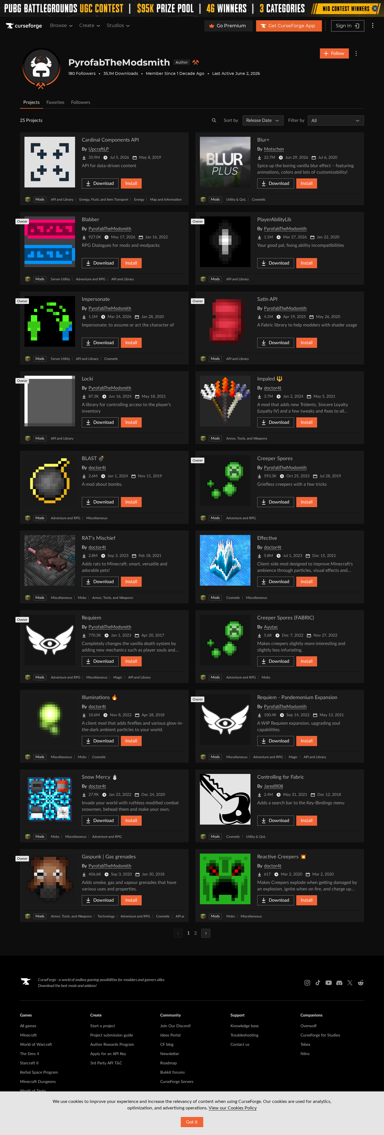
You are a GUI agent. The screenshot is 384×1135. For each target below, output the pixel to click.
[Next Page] (205, 933)
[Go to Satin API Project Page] (279, 328)
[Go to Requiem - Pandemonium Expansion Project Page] (279, 726)
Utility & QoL (236, 199)
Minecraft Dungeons (38, 1082)
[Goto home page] (24, 26)
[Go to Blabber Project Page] (104, 248)
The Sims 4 (29, 1054)
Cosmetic (259, 199)
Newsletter (169, 1054)
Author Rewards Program (112, 1045)
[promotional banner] (192, 8)
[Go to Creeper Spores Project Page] (279, 487)
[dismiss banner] (375, 8)
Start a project (102, 1026)
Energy (139, 199)
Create (86, 25)
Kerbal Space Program (39, 1072)
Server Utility (60, 279)
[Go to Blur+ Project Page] (279, 168)
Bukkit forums (172, 1072)
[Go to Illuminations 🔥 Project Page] (104, 726)
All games (28, 1026)
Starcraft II (29, 1063)
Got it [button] (192, 1122)
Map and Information (166, 199)
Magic (117, 677)
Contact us (240, 1045)
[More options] (372, 26)
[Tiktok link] (318, 982)
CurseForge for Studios (320, 1035)
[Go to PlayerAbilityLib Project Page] (279, 248)
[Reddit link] (360, 982)
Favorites (55, 102)
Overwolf (309, 1026)
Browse (58, 25)
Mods (39, 200)
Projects (31, 102)
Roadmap (168, 1063)
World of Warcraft (36, 1045)
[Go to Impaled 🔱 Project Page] (279, 407)
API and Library (62, 199)
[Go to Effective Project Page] (279, 566)
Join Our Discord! (175, 1026)
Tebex (305, 1045)
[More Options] (356, 53)
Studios (115, 25)
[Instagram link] (307, 982)
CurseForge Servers (176, 1082)
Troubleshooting (244, 1035)
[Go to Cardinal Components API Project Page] (104, 168)
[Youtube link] (328, 982)
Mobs (82, 597)
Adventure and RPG (90, 279)
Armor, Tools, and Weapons (246, 438)
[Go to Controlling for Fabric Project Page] (279, 805)
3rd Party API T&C (106, 1063)
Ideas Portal (170, 1035)
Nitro (305, 1054)
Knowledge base (245, 1026)
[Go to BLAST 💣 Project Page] (104, 487)
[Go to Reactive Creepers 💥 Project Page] (279, 885)
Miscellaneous (96, 518)
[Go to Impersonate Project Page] (104, 328)
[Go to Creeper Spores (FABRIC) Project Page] (279, 646)
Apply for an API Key (108, 1054)
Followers (80, 102)
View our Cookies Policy (233, 1108)
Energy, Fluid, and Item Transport (103, 199)
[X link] (350, 982)
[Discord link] (339, 982)
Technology (106, 916)
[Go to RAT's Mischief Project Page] (104, 566)
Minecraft (28, 1035)
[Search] (214, 120)
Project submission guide (111, 1035)
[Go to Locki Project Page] (104, 407)
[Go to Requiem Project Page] (104, 646)
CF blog (166, 1045)
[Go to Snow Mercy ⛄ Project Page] (104, 805)
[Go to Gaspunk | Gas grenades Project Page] (104, 885)
